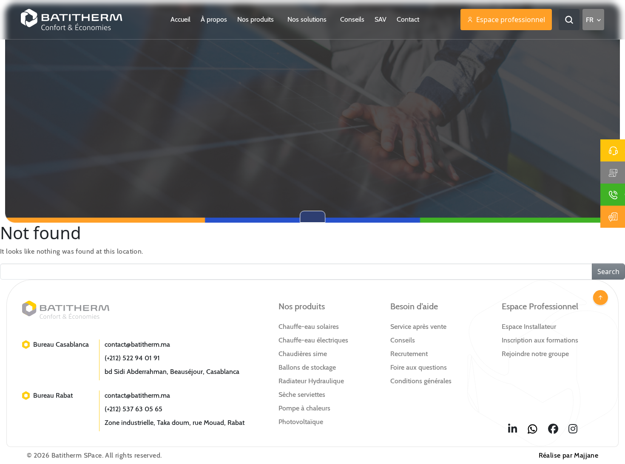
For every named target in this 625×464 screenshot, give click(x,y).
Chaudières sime (302, 354)
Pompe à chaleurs (304, 408)
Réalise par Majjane (569, 455)
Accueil (180, 19)
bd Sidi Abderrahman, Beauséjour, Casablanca (172, 372)
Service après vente (418, 327)
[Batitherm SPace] (71, 19)
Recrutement (409, 354)
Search (608, 271)
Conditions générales (421, 381)
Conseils (352, 19)
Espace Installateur (529, 327)
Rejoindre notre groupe (535, 354)
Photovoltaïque (300, 422)
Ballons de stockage (307, 367)
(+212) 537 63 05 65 (133, 409)
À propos (214, 19)
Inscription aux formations (540, 340)
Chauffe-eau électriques (313, 340)
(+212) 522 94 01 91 (132, 358)
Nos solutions (307, 19)
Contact (408, 19)
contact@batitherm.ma (137, 344)
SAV (380, 19)
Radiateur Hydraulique (311, 381)
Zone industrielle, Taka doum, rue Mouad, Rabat (174, 423)
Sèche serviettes (301, 394)
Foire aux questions (418, 367)
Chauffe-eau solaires (308, 327)
